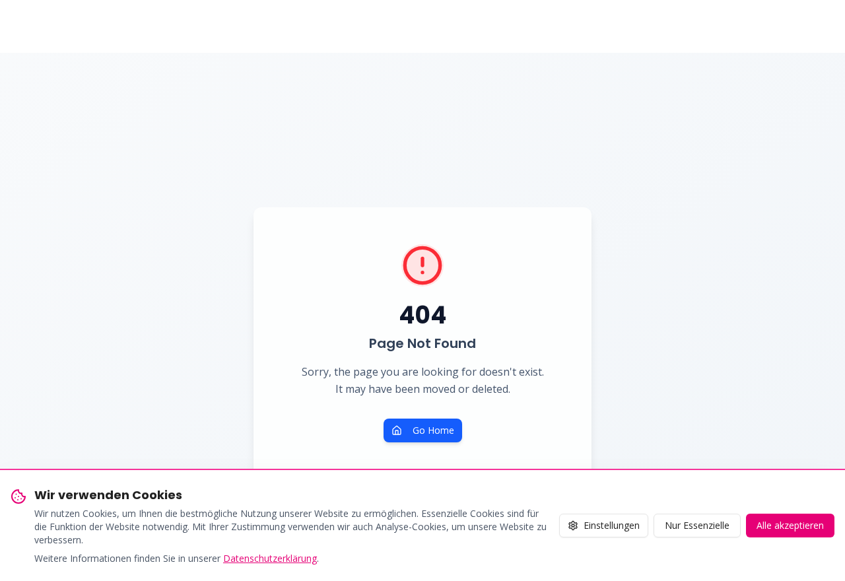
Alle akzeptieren (790, 525)
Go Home (433, 430)
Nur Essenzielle (697, 525)
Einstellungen (612, 525)
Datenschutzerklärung (270, 558)
